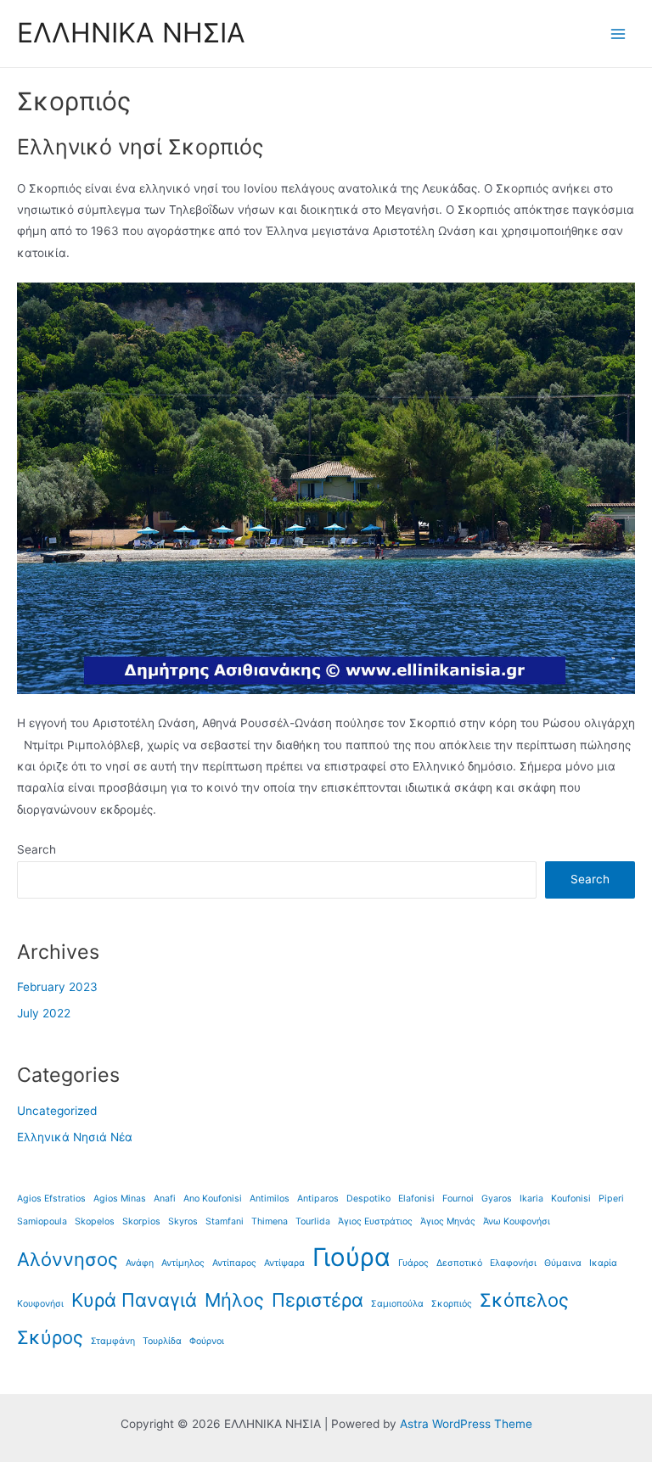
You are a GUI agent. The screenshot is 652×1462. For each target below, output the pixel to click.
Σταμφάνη (113, 1341)
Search (36, 849)
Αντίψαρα (284, 1263)
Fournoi (458, 1198)
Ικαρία (603, 1263)
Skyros (183, 1221)
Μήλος (234, 1300)
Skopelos (95, 1221)
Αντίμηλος (183, 1263)
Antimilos (269, 1198)
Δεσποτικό (459, 1263)
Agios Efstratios (51, 1198)
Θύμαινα (563, 1263)
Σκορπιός (451, 1303)
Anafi (165, 1198)
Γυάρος (413, 1263)
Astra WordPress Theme (466, 1424)
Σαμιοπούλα (397, 1303)
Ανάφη (140, 1263)
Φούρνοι (206, 1341)
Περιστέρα (317, 1300)
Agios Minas (119, 1198)
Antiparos (318, 1198)
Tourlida (312, 1221)
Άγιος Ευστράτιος (375, 1221)
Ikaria (531, 1198)
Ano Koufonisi (212, 1198)
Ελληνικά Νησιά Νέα (74, 1137)
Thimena (269, 1221)
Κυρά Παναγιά (134, 1300)
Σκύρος (50, 1337)
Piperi (611, 1198)
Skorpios (141, 1221)
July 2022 (43, 1013)
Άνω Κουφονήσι (516, 1221)
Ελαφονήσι (513, 1263)
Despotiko (368, 1198)
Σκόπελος (524, 1300)
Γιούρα (351, 1257)
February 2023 (57, 987)
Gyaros (496, 1198)
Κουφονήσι (40, 1303)
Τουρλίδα (162, 1341)
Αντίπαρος (234, 1263)
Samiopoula (42, 1221)
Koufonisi (571, 1198)
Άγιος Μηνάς (447, 1221)
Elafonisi (416, 1198)
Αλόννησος (67, 1259)
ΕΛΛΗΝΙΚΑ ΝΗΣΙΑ (131, 32)
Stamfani (224, 1221)
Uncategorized (57, 1111)
